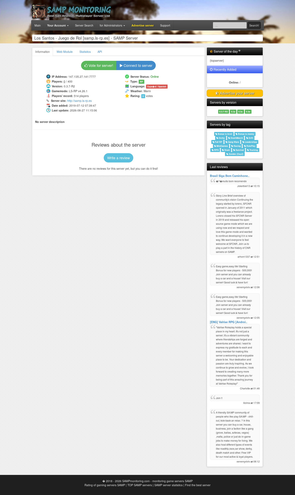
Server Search (84, 25)
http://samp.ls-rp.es (79, 101)
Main (38, 25)
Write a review (118, 157)
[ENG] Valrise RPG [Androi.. (228, 322)
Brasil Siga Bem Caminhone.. (229, 176)
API (100, 52)
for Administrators (111, 25)
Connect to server (137, 65)
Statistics (85, 52)
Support (165, 25)
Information (42, 52)
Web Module (65, 52)
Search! (254, 25)
